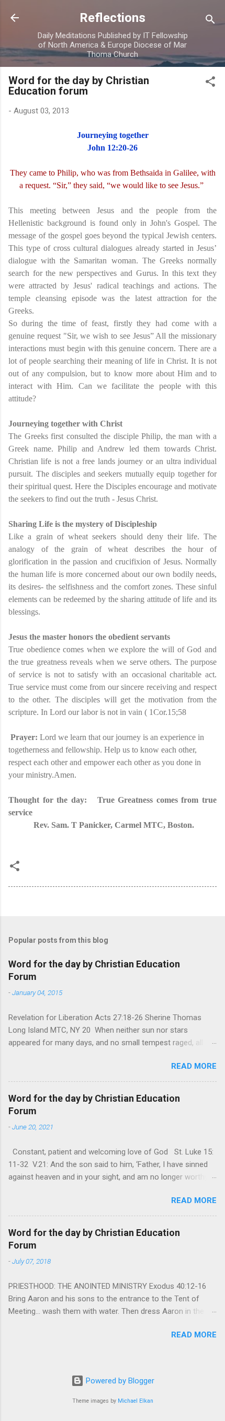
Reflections (112, 17)
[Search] (210, 21)
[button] (210, 83)
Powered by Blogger (119, 1380)
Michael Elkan (135, 1400)
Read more (194, 1066)
